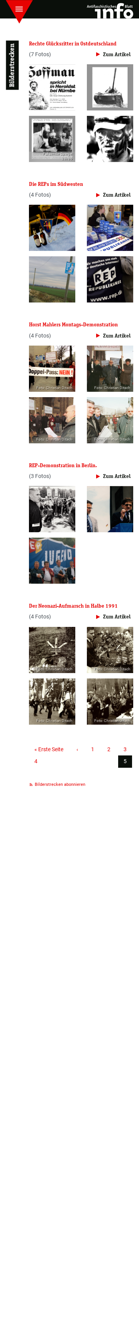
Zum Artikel (117, 54)
